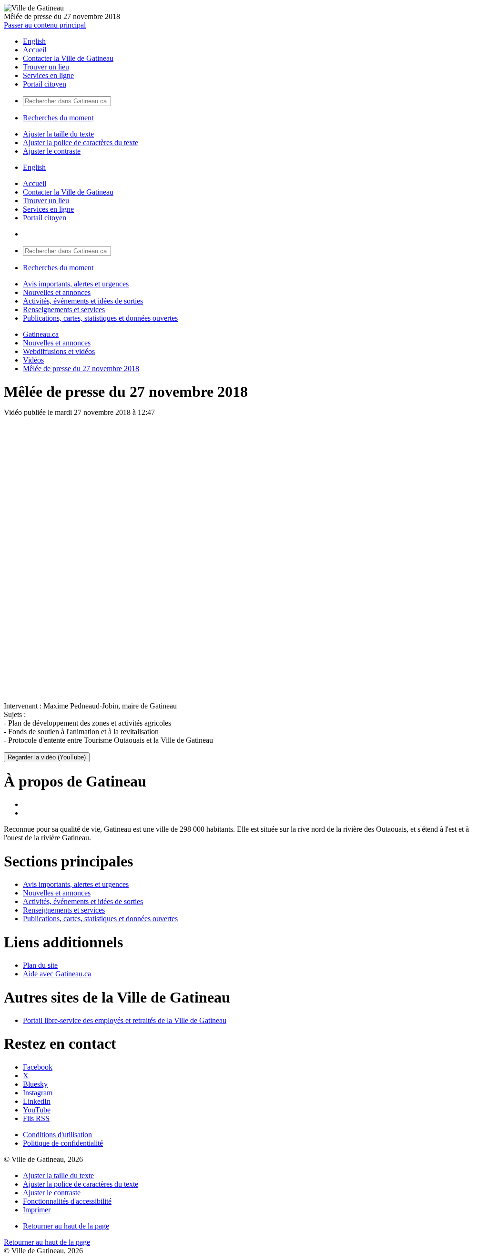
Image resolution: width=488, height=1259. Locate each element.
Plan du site (40, 965)
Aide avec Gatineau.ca (57, 974)
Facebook (37, 1067)
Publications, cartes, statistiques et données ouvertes (100, 318)
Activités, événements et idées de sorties (83, 301)
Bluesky (35, 1084)
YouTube (37, 1110)
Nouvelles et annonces (57, 292)
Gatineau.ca (41, 334)
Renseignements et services (64, 309)
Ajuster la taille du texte (58, 134)
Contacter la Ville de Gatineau (68, 58)
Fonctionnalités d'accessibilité (67, 1201)
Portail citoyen (44, 84)
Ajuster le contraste (52, 151)
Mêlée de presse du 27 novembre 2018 (81, 368)
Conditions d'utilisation (57, 1135)
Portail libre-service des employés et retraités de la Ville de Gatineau (124, 1020)
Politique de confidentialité (63, 1143)
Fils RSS (36, 1118)
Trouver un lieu (46, 67)
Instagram (37, 1093)
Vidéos (33, 360)
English (34, 41)
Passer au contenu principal (45, 25)
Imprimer (37, 1210)
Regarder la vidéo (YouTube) (47, 757)
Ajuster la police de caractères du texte (80, 142)
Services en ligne (48, 75)
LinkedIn (37, 1101)
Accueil (34, 50)
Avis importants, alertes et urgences (76, 284)
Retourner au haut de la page (66, 1226)
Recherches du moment (58, 118)
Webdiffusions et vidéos (59, 351)
